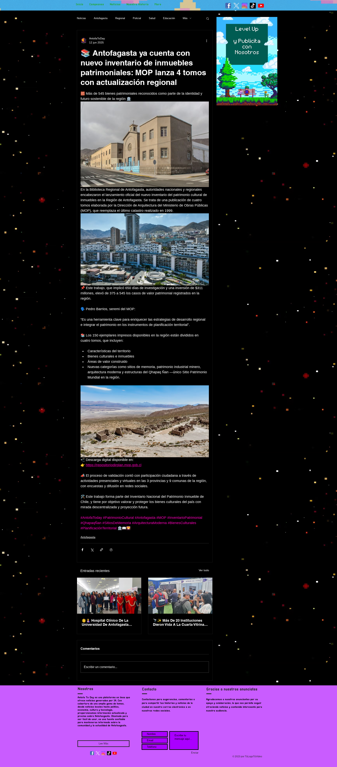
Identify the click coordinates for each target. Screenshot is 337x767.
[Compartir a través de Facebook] (82, 550)
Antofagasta (100, 18)
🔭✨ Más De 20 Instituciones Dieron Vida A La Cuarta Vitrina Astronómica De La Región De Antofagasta (178, 622)
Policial (137, 18)
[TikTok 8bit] (253, 6)
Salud (152, 18)
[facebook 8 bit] (228, 6)
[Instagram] (103, 753)
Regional (120, 18)
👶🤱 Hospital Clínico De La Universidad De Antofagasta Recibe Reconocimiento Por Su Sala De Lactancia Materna (108, 622)
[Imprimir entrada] (111, 550)
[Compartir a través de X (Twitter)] (92, 550)
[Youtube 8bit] (261, 6)
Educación (169, 18)
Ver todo (204, 570)
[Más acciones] (206, 40)
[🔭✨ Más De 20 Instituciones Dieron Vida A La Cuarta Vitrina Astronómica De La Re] (180, 596)
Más (185, 18)
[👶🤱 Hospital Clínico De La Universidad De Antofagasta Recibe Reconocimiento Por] (109, 596)
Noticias (81, 18)
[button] (207, 18)
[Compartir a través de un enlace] (101, 550)
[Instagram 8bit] (244, 6)
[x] (236, 6)
